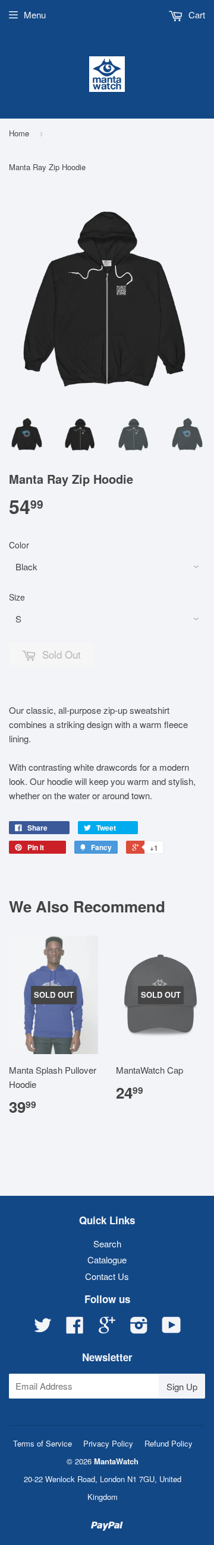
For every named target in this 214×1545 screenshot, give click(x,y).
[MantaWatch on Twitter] (43, 1328)
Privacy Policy (108, 1443)
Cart (195, 14)
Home (19, 133)
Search (107, 1243)
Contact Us (107, 1276)
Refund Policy (168, 1443)
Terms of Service (42, 1443)
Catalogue (107, 1259)
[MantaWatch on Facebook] (75, 1328)
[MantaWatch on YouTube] (171, 1328)
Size (17, 597)
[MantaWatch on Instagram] (139, 1328)
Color (19, 545)
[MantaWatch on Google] (107, 1328)
